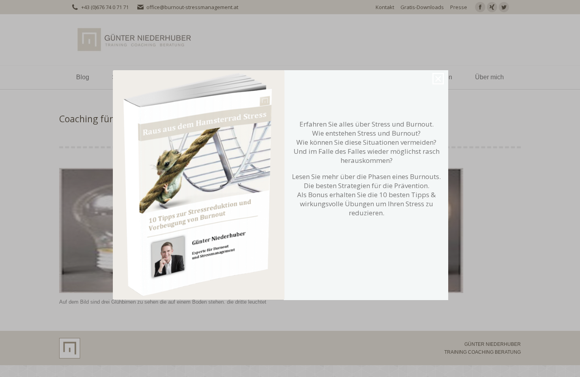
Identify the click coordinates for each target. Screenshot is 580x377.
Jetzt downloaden (364, 229)
